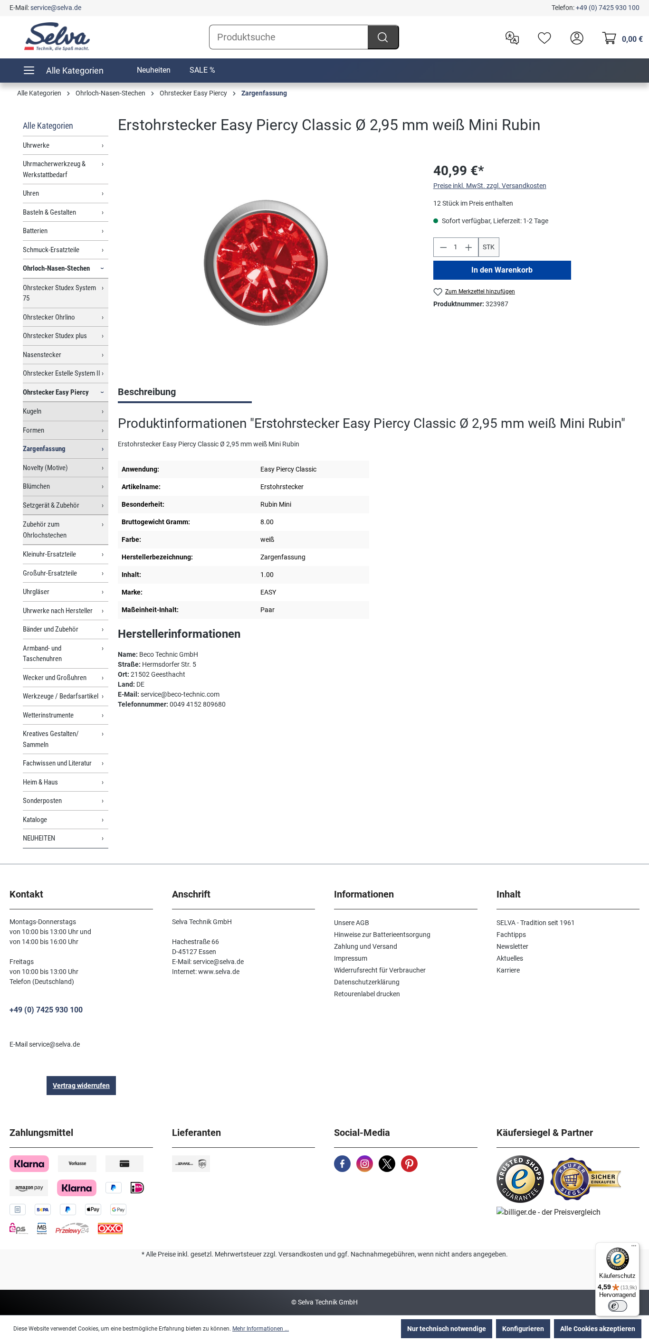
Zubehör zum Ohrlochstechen (45, 529)
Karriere (508, 970)
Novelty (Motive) (45, 467)
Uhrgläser (36, 591)
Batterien (35, 231)
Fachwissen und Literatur (57, 763)
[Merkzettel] (542, 37)
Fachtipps (511, 934)
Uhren (31, 193)
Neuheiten (154, 70)
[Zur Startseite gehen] (57, 36)
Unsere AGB (351, 922)
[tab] (185, 392)
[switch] (617, 1306)
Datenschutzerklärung (367, 982)
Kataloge (35, 819)
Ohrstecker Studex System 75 (59, 293)
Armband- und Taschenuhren (42, 653)
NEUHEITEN (39, 838)
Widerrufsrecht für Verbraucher (380, 970)
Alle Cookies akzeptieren (597, 1329)
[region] (266, 263)
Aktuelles (509, 958)
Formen (33, 430)
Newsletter (512, 946)
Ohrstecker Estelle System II (61, 373)
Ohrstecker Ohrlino (49, 317)
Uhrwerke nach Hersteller (58, 610)
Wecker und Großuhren (54, 677)
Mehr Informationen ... (260, 1328)
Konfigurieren (523, 1329)
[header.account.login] (574, 37)
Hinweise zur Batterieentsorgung (382, 934)
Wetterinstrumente (48, 715)
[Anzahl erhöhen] (469, 247)
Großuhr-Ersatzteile (50, 573)
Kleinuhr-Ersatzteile (49, 554)
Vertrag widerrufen (81, 1085)
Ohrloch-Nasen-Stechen (56, 268)
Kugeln (32, 411)
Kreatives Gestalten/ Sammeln (51, 739)
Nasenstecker (42, 354)
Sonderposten (42, 800)
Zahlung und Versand (365, 946)
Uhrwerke (36, 145)
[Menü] (633, 1248)
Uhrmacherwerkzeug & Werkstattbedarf (54, 169)
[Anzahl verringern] (443, 247)
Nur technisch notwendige (446, 1329)
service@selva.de (55, 7)
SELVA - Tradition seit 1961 (535, 922)
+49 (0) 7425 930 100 (607, 7)
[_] (266, 263)
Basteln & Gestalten (49, 212)
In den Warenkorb (502, 269)
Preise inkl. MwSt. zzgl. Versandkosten (489, 185)
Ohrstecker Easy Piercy (56, 392)
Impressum (350, 958)
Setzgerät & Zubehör (51, 505)
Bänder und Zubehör (50, 629)
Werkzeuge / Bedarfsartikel (60, 696)
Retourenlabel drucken (367, 994)
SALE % (202, 70)
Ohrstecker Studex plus (55, 335)
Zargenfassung (44, 448)
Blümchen (36, 486)
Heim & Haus (40, 782)
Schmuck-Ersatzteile (51, 250)
